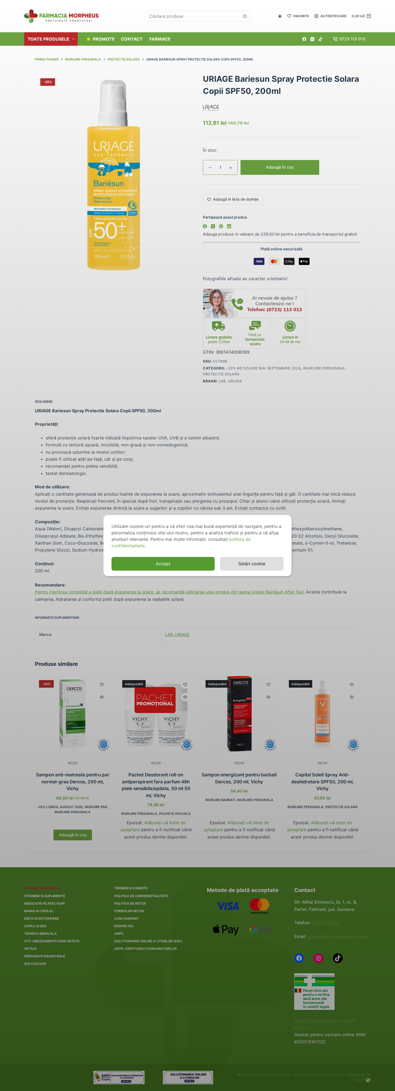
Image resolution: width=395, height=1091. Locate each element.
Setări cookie (251, 563)
